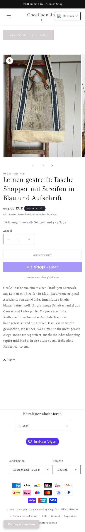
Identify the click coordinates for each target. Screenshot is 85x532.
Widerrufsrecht (69, 509)
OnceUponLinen (25, 509)
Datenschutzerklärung (25, 516)
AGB (44, 516)
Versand (22, 214)
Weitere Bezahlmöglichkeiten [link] (43, 277)
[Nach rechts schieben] (52, 165)
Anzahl (7, 231)
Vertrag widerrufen (21, 524)
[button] (9, 17)
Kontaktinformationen (44, 522)
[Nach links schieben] (33, 165)
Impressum (70, 516)
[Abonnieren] (66, 426)
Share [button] (11, 360)
